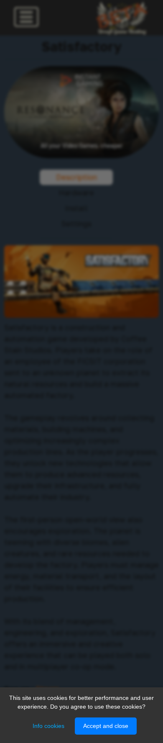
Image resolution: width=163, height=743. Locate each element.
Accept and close (105, 725)
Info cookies (48, 725)
